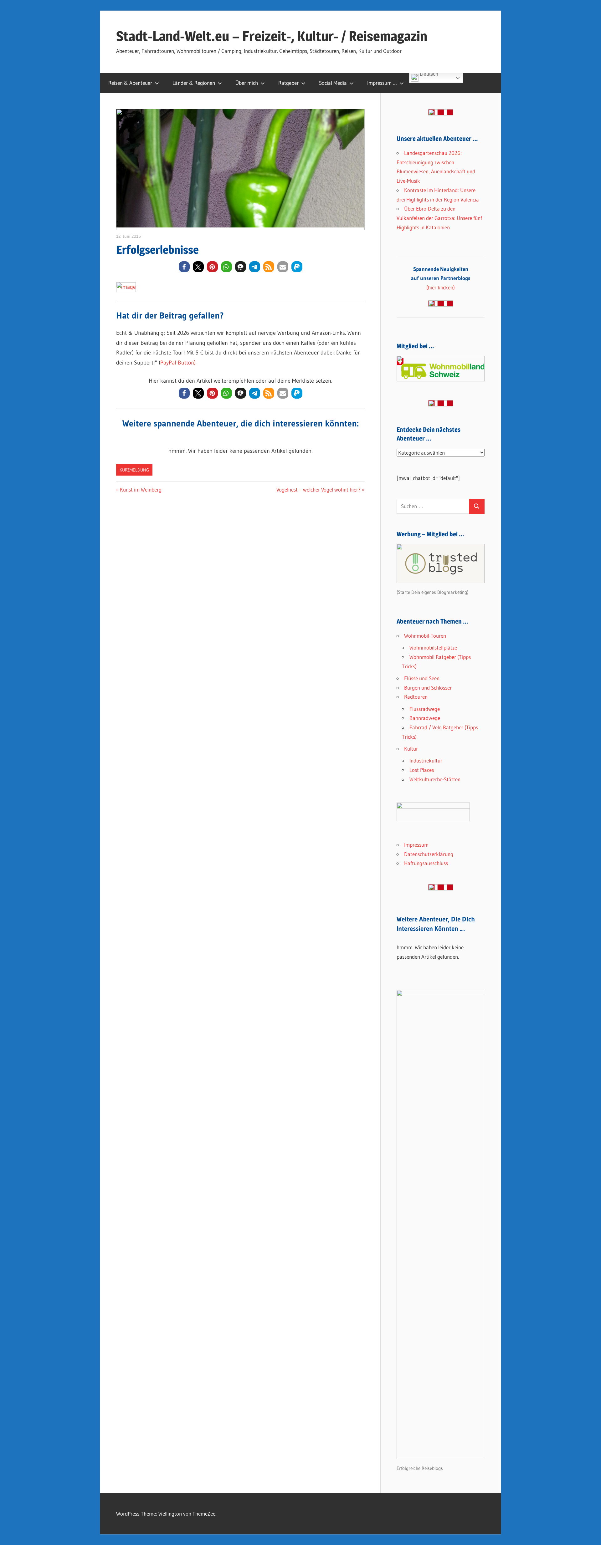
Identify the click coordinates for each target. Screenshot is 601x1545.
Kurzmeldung (134, 470)
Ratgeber (288, 82)
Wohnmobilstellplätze (433, 647)
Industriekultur (425, 760)
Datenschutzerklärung (428, 854)
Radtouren (416, 696)
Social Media (333, 82)
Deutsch (428, 75)
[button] (184, 266)
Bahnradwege (424, 718)
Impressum (416, 844)
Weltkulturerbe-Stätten (434, 779)
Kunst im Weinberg (141, 489)
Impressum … (382, 82)
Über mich (246, 82)
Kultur (411, 748)
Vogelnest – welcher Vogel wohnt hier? (318, 489)
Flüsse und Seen (421, 678)
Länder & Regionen (193, 82)
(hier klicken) (440, 278)
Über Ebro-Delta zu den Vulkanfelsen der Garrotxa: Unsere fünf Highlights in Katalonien (439, 218)
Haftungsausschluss (426, 863)
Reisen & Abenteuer (130, 82)
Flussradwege (424, 709)
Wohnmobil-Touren (425, 635)
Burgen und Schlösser (428, 687)
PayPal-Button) (178, 362)
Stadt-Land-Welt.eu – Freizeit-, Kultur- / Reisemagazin (271, 36)
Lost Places (421, 770)
